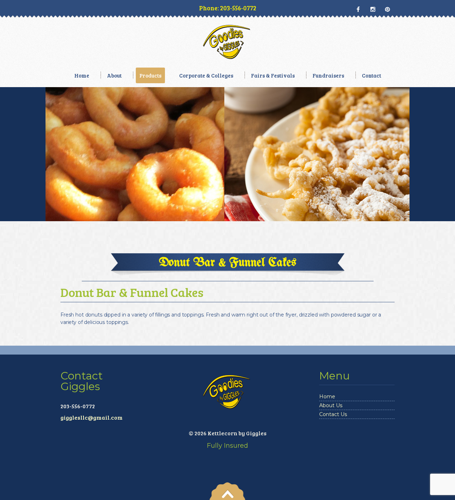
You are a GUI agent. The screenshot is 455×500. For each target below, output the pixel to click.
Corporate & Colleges (206, 75)
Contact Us (333, 414)
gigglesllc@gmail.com (91, 417)
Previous (13, 171)
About (114, 75)
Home (81, 75)
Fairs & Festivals (273, 75)
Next (441, 171)
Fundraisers (328, 75)
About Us (330, 405)
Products (150, 75)
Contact (371, 75)
